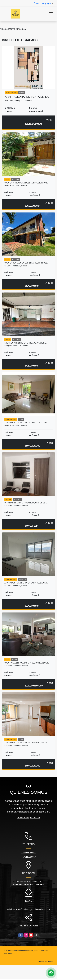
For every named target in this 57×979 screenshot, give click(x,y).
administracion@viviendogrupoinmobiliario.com (28, 909)
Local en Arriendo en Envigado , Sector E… (25, 343)
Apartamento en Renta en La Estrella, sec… (26, 583)
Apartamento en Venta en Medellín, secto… (26, 423)
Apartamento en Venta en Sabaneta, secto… (26, 743)
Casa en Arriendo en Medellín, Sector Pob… (26, 183)
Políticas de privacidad (28, 817)
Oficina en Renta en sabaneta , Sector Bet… (25, 503)
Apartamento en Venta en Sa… (28, 96)
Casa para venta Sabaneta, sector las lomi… (26, 663)
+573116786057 (28, 852)
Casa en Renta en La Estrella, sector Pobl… (26, 263)
